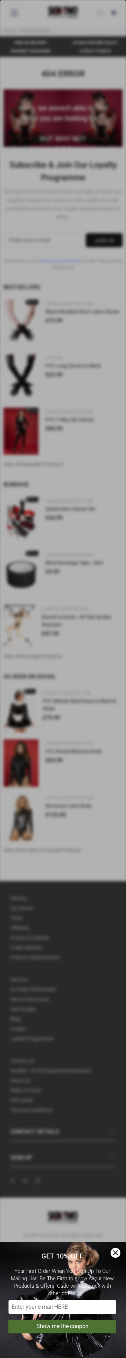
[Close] (115, 1253)
